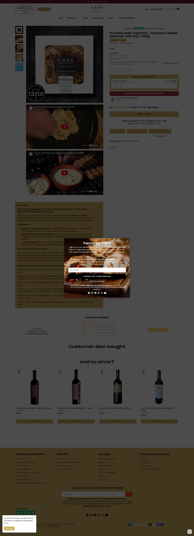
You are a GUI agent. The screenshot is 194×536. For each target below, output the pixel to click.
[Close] (127, 240)
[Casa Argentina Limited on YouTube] (105, 293)
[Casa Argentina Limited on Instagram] (92, 293)
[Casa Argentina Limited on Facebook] (89, 293)
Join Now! (9, 528)
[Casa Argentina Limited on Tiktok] (98, 293)
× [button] (34, 517)
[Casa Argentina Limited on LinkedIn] (95, 293)
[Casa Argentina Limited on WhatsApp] (102, 293)
